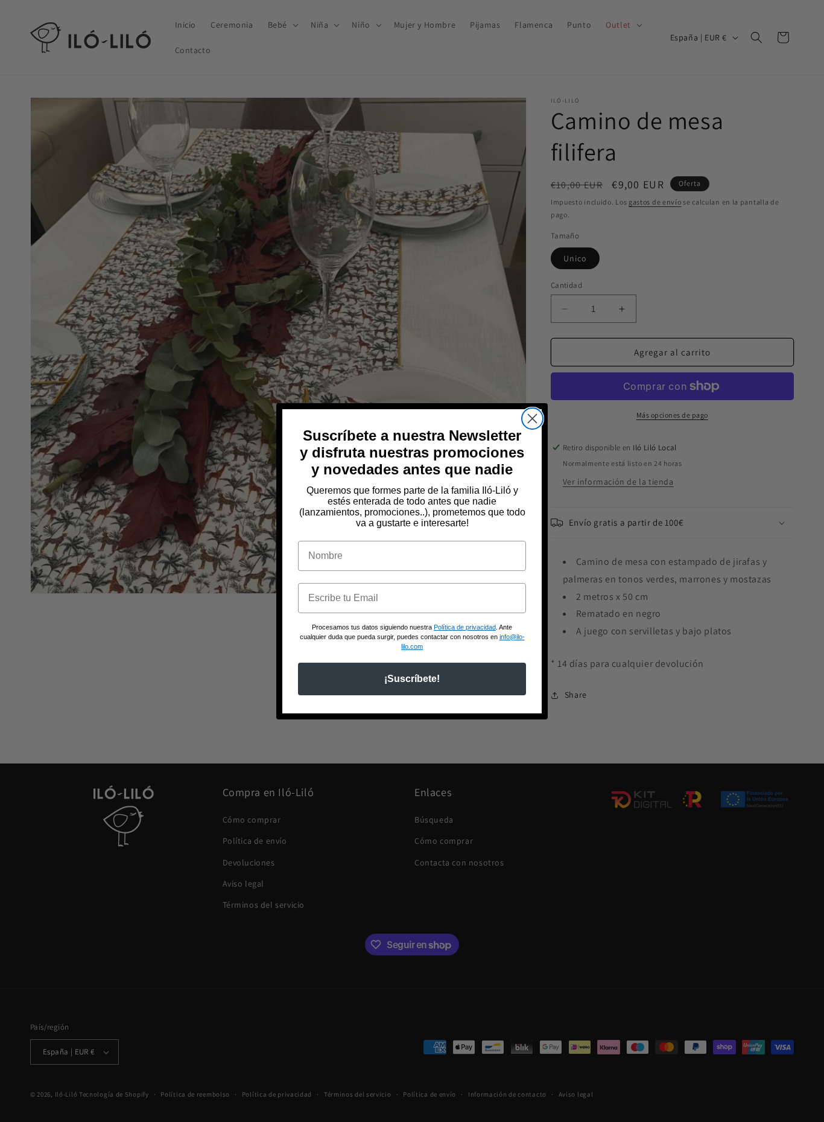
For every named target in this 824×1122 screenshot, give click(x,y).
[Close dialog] (532, 418)
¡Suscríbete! (412, 679)
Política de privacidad (465, 627)
